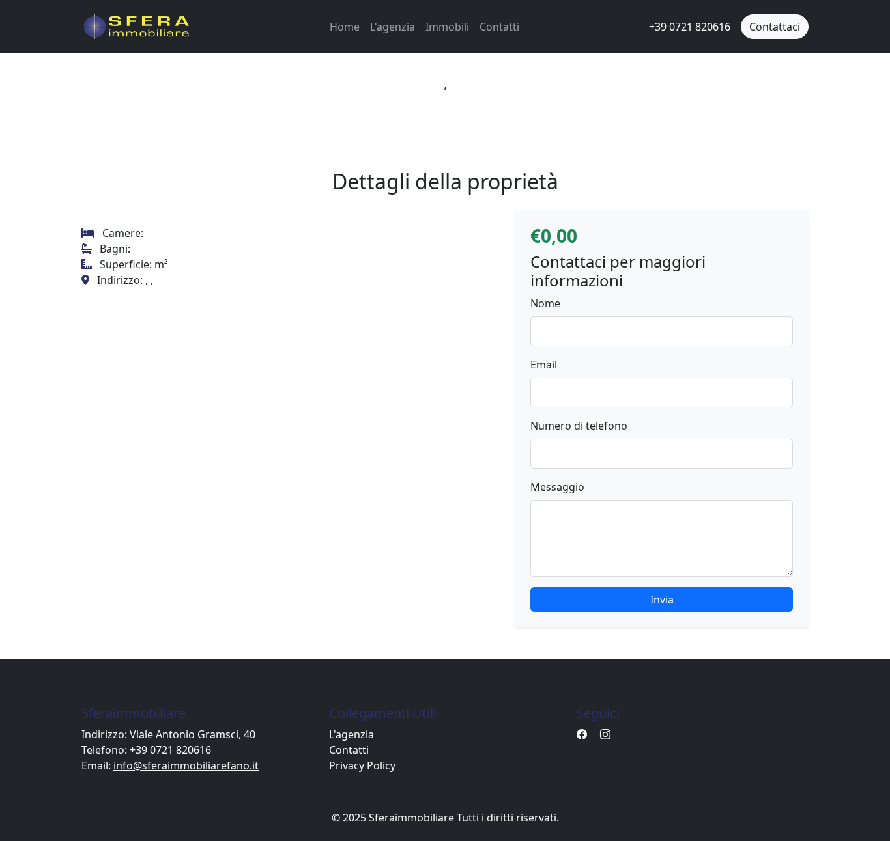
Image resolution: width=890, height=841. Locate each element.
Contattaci (774, 27)
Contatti (499, 27)
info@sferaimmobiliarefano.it (186, 765)
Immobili (447, 27)
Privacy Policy (362, 765)
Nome (545, 303)
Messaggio (557, 487)
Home (345, 27)
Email (543, 364)
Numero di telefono (578, 426)
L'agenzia (392, 27)
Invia (662, 599)
